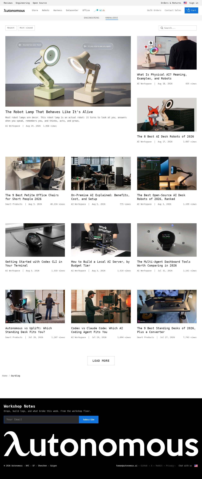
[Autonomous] (14, 10)
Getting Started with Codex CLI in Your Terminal (33, 263)
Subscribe (88, 419)
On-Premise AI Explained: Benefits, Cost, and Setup (100, 197)
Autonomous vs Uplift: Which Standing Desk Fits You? (28, 330)
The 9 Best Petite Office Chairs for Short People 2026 (32, 197)
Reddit (159, 466)
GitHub (144, 466)
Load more (101, 360)
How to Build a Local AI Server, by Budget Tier (100, 263)
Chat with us (185, 466)
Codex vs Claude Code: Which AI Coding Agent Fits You (97, 330)
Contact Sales (173, 10)
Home (4, 375)
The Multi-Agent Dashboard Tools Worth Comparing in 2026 (163, 263)
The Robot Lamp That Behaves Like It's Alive (49, 112)
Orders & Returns (171, 3)
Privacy (170, 466)
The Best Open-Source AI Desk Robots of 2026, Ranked (161, 197)
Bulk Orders (154, 10)
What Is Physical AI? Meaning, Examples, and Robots (162, 76)
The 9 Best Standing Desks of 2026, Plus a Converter (166, 330)
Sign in (193, 3)
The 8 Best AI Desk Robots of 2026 (165, 136)
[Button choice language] (185, 3)
